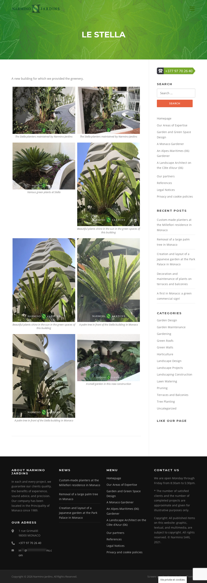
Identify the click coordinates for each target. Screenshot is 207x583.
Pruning (162, 388)
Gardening (164, 334)
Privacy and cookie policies (175, 196)
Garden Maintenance (171, 327)
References (164, 183)
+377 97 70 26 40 (30, 543)
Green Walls (165, 347)
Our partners (166, 176)
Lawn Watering (167, 381)
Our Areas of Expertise (172, 125)
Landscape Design (169, 361)
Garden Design (167, 320)
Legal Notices (166, 190)
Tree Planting (166, 401)
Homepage (164, 118)
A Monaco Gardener (170, 144)
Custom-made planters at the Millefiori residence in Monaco (174, 225)
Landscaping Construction (174, 374)
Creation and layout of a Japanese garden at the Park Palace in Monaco (176, 259)
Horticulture (165, 354)
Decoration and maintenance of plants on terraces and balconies (174, 279)
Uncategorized (166, 408)
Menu (191, 8)
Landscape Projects (170, 368)
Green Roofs (165, 341)
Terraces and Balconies (172, 395)
